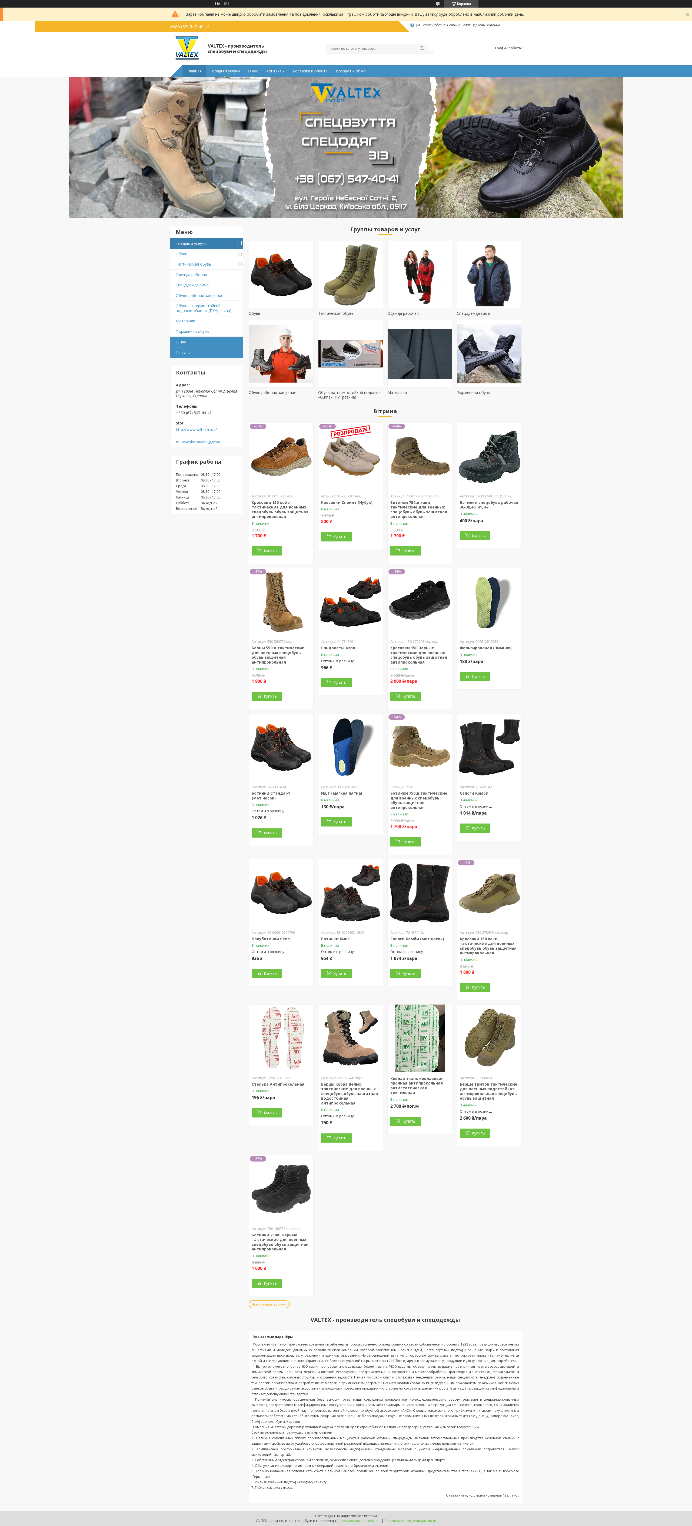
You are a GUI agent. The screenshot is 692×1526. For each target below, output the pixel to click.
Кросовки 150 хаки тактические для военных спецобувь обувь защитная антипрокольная (488, 946)
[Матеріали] (419, 353)
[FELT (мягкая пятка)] (350, 747)
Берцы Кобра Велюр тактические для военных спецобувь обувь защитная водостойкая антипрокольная (349, 1094)
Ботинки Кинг (335, 938)
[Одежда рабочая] (419, 274)
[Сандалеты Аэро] (350, 602)
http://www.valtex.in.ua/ (196, 429)
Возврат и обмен (352, 71)
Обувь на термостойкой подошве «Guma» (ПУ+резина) (203, 308)
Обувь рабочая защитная (199, 295)
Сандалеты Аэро (338, 647)
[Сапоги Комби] (489, 747)
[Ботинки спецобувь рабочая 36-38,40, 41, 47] (489, 456)
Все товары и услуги (269, 1304)
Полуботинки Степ (271, 938)
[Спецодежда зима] (489, 274)
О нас (253, 71)
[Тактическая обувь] (350, 274)
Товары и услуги (225, 71)
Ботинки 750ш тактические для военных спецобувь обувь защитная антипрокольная (418, 800)
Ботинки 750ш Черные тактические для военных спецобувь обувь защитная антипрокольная (280, 1242)
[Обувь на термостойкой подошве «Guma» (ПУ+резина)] (350, 353)
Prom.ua (370, 1516)
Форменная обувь (192, 331)
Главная (194, 71)
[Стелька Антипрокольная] (281, 1038)
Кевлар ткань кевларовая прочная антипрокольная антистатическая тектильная (417, 1085)
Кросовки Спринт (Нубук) (346, 502)
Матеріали (185, 320)
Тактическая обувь (193, 264)
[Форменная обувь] (489, 353)
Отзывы (183, 352)
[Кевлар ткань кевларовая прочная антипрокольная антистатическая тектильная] (420, 1038)
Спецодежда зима (192, 284)
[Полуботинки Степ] (281, 893)
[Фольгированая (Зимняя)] (489, 602)
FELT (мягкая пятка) (341, 793)
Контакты (275, 71)
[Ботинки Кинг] (350, 893)
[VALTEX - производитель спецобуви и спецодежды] (186, 48)
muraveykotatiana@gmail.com (199, 442)
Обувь (181, 253)
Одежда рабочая (191, 274)
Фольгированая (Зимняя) (486, 647)
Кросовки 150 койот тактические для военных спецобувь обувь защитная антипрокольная (280, 509)
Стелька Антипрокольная (278, 1084)
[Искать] (421, 48)
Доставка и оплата (310, 71)
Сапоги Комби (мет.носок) (417, 938)
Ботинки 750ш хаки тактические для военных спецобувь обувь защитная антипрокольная (418, 509)
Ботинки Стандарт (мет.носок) (271, 796)
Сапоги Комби (474, 793)
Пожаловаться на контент (360, 1520)
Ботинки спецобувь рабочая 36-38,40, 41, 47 (489, 505)
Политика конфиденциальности (410, 1520)
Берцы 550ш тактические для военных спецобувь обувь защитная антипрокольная (278, 655)
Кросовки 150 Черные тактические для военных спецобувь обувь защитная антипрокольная (418, 655)
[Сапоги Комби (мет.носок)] (420, 893)
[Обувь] (281, 274)
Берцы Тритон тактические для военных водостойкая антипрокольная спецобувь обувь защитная (488, 1091)
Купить (270, 550)
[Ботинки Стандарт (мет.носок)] (281, 747)
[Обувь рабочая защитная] (281, 353)
